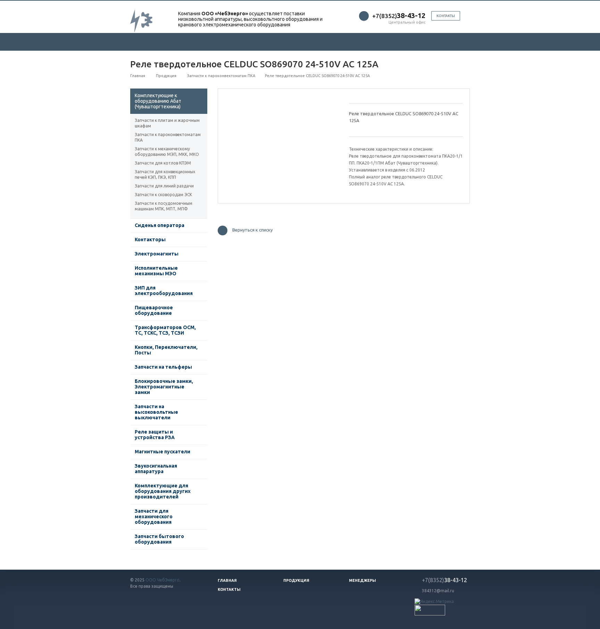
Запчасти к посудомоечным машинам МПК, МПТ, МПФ (163, 206)
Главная (227, 580)
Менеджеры (362, 580)
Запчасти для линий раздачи (164, 186)
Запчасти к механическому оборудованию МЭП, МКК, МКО (167, 151)
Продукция (296, 580)
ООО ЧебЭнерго (162, 580)
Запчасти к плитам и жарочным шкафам (167, 123)
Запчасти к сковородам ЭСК (163, 194)
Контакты (445, 16)
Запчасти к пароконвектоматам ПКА (168, 137)
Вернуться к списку (252, 230)
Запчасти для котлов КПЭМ (163, 163)
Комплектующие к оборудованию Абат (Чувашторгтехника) (158, 101)
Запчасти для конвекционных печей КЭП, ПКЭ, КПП (165, 174)
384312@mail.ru (438, 590)
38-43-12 (444, 580)
